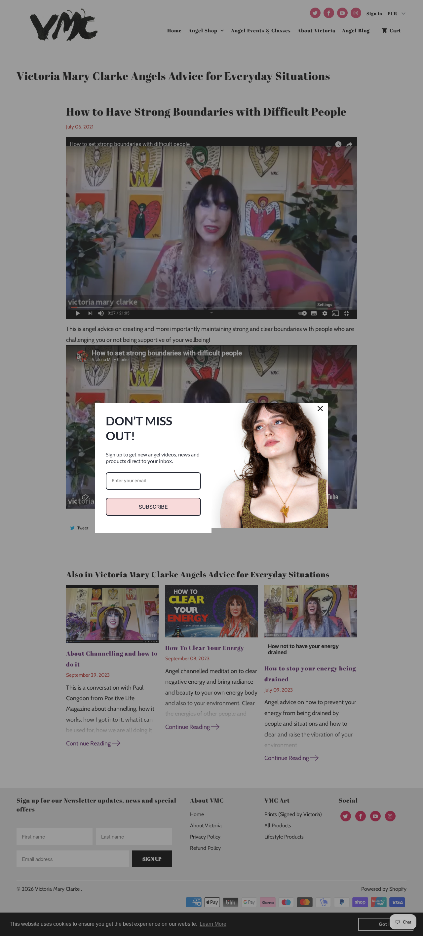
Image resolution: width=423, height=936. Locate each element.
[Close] (320, 411)
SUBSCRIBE (153, 507)
